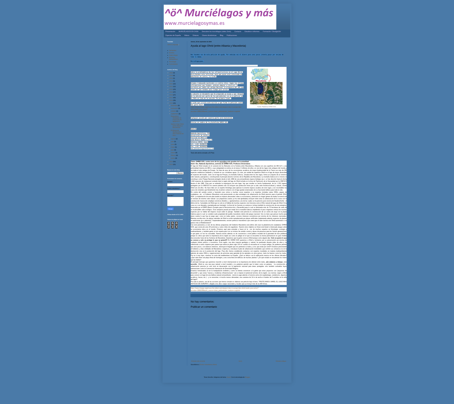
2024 (171, 78)
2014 (171, 161)
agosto (173, 139)
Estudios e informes (252, 31)
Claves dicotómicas (209, 35)
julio (172, 141)
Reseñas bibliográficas (173, 58)
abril (172, 150)
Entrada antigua (281, 361)
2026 (171, 73)
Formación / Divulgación (272, 31)
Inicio (240, 361)
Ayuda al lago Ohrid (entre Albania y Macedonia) (177, 125)
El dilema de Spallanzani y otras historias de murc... (177, 133)
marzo (173, 152)
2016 (171, 100)
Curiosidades (173, 64)
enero (173, 158)
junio (173, 144)
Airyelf (229, 377)
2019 (171, 92)
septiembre (175, 114)
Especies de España (173, 35)
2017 (171, 97)
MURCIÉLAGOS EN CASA (188, 31)
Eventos (171, 53)
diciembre (174, 105)
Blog (221, 35)
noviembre (174, 108)
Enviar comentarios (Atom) (208, 364)
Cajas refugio (173, 55)
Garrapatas (172, 50)
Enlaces (196, 35)
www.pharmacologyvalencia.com (202, 148)
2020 (171, 89)
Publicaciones (232, 35)
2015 (171, 103)
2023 (171, 81)
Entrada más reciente (198, 361)
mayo (173, 147)
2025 (171, 75)
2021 (171, 86)
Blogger (247, 377)
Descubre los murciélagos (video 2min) (216, 31)
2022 (171, 84)
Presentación (170, 31)
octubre (173, 111)
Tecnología (172, 62)
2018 (171, 95)
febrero (173, 155)
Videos (186, 35)
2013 (171, 164)
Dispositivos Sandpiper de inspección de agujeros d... (176, 118)
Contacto (237, 31)
